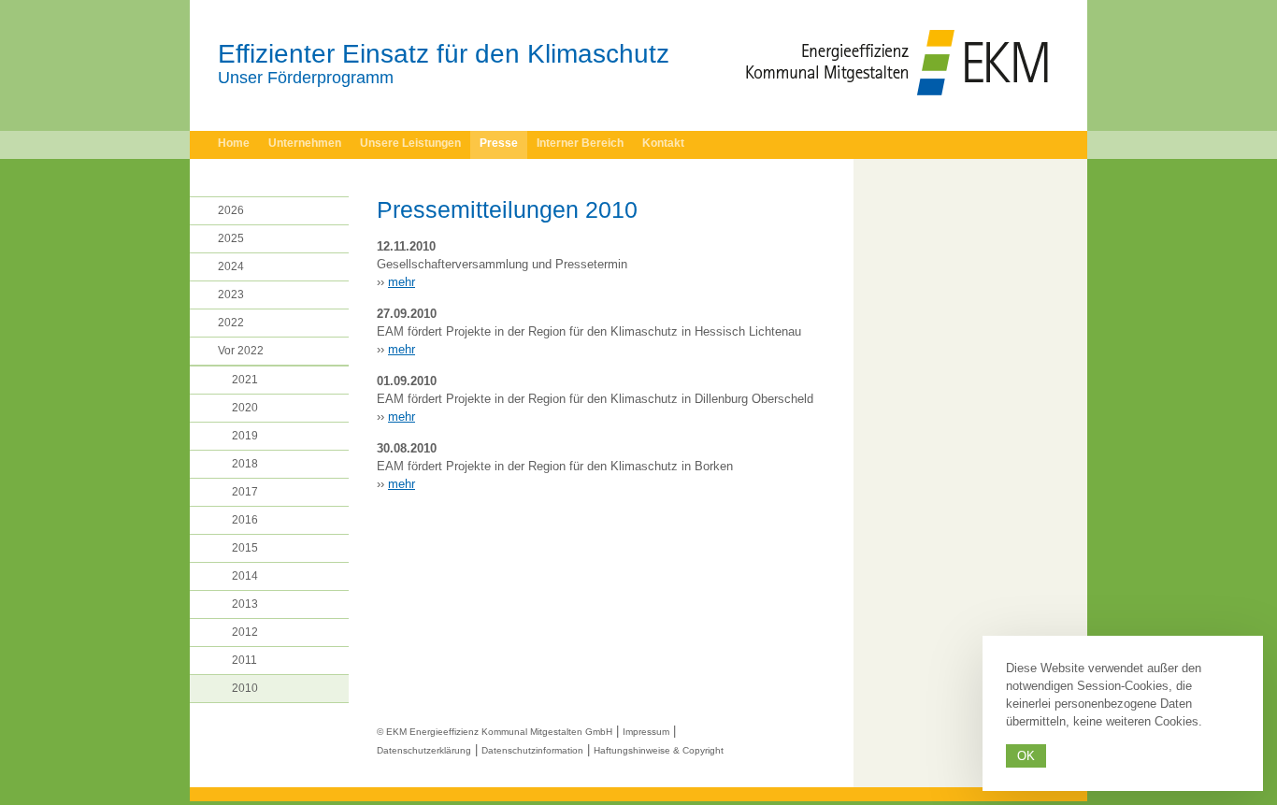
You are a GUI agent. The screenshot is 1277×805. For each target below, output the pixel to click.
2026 (231, 210)
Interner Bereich (580, 143)
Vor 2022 (241, 350)
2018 (245, 463)
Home (234, 143)
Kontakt (663, 143)
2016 (245, 519)
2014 (245, 575)
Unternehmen (304, 143)
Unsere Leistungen (410, 143)
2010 (245, 688)
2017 (245, 491)
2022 (231, 322)
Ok (1026, 756)
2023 (231, 294)
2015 (245, 547)
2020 (245, 407)
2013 (245, 604)
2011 (244, 660)
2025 (231, 238)
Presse (499, 143)
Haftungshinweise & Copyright (659, 750)
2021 (245, 379)
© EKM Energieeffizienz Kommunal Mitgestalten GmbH (494, 731)
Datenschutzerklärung (424, 750)
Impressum (646, 731)
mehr (401, 282)
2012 (245, 632)
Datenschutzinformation (532, 750)
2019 (245, 435)
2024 (231, 266)
